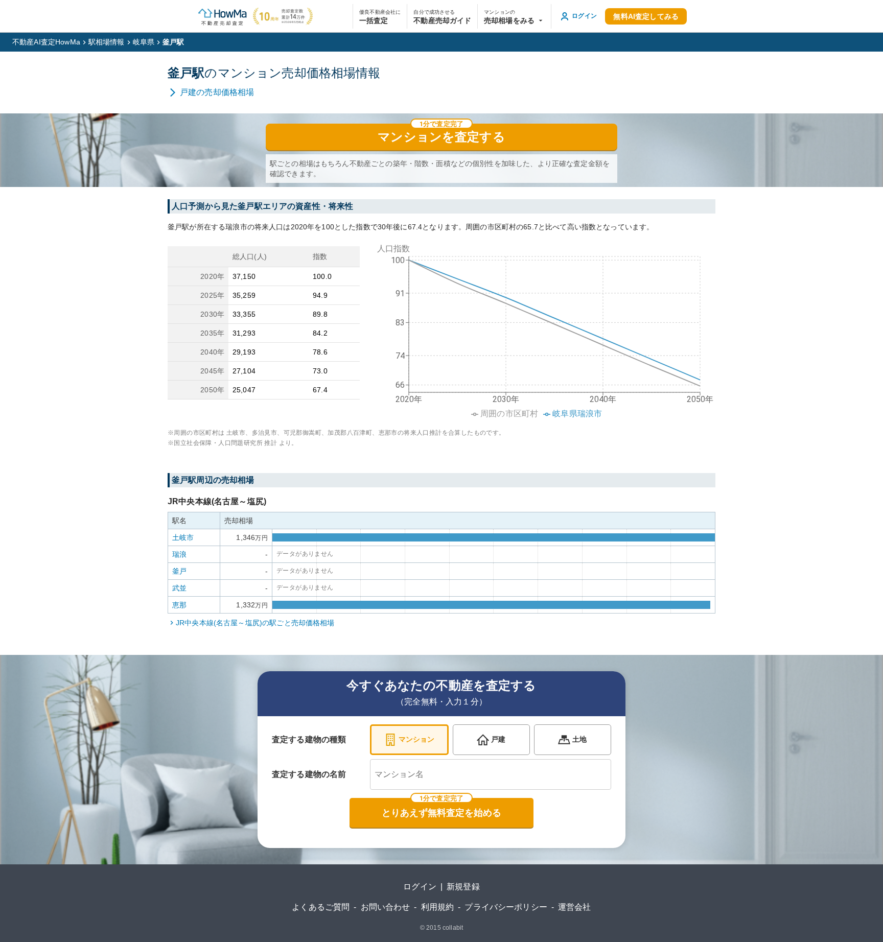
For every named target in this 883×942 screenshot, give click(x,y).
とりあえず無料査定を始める (441, 813)
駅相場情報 (106, 42)
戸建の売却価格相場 (217, 92)
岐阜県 (143, 42)
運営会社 (574, 907)
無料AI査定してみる (646, 16)
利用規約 (437, 907)
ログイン (419, 886)
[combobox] (490, 774)
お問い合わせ (385, 907)
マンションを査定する (441, 137)
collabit (453, 927)
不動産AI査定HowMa (46, 42)
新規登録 (463, 886)
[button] (514, 16)
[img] (541, 328)
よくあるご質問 (321, 907)
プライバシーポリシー (505, 907)
